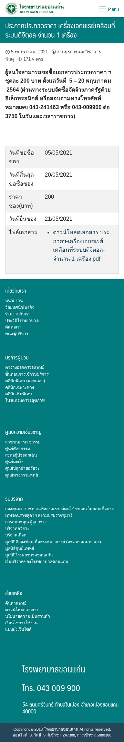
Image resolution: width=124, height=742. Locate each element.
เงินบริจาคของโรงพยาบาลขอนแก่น (36, 561)
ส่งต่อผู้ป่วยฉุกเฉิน (21, 455)
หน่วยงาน (14, 300)
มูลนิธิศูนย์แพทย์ (19, 548)
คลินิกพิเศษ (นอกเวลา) (25, 380)
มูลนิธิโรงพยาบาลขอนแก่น (29, 555)
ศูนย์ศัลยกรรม (17, 448)
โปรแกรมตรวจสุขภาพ (25, 400)
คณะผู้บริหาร (16, 333)
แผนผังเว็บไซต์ (18, 629)
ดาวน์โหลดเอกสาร (22, 609)
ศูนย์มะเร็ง (14, 461)
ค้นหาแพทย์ (16, 603)
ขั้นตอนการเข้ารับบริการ (27, 374)
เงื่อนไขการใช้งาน (21, 622)
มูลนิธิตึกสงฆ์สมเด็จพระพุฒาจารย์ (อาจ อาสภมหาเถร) (53, 542)
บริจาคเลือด (16, 535)
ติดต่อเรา (13, 327)
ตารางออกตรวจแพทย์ (24, 367)
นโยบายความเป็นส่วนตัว (27, 616)
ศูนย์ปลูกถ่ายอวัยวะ (22, 468)
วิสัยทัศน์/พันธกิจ (19, 307)
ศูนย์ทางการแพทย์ (21, 475)
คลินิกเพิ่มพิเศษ (18, 393)
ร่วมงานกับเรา (18, 314)
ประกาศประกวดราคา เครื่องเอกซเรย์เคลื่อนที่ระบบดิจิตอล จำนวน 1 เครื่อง (60, 30)
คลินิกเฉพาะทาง (19, 387)
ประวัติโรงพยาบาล (22, 320)
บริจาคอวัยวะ (17, 528)
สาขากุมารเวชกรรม (23, 442)
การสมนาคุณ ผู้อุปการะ (25, 522)
